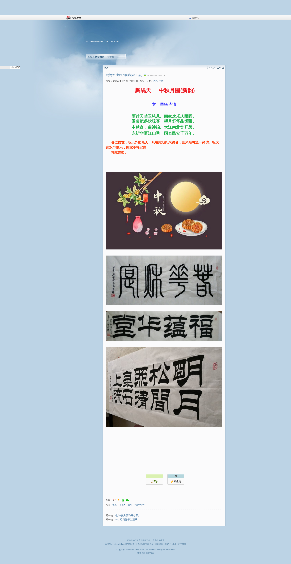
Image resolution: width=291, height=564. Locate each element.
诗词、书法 (158, 81)
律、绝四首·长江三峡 (126, 519)
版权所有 (150, 553)
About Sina (120, 544)
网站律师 (159, 544)
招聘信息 (149, 544)
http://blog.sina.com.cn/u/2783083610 (103, 41)
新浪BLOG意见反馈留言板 (138, 540)
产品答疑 (182, 544)
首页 (90, 56)
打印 (130, 504)
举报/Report (139, 504)
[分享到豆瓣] (123, 500)
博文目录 (99, 56)
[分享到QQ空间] (118, 500)
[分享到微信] (127, 500)
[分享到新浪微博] (114, 500)
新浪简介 (109, 544)
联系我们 (140, 544)
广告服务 (130, 544)
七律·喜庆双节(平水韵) (127, 515)
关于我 (110, 56)
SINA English (170, 544)
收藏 (114, 504)
